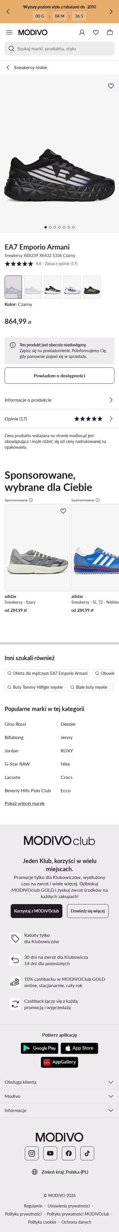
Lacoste (12, 777)
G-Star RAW (17, 763)
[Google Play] (39, 1048)
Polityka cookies (42, 1222)
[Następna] (111, 12)
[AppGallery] (59, 1062)
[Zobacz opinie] (111, 419)
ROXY (67, 750)
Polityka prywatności (23, 1213)
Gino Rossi (15, 724)
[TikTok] (87, 1153)
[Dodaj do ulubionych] (111, 86)
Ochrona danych (76, 1222)
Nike (65, 763)
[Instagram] (32, 1153)
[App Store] (79, 1048)
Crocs (66, 777)
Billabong (14, 737)
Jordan (11, 750)
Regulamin (33, 1205)
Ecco (65, 790)
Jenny (66, 737)
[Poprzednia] (8, 12)
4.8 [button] (41, 263)
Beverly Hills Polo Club (28, 790)
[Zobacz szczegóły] (111, 400)
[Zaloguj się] (82, 32)
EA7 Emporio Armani (37, 247)
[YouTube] (50, 1153)
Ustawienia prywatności (69, 1205)
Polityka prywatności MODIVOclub (78, 1213)
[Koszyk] (110, 32)
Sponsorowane (16, 500)
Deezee (68, 724)
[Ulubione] (96, 32)
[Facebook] (69, 1153)
